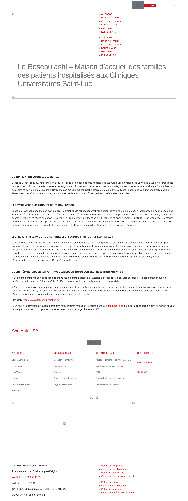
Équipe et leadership (21, 384)
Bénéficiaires (109, 25)
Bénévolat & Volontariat (65, 378)
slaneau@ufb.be (114, 305)
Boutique (58, 372)
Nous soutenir (110, 18)
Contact (142, 372)
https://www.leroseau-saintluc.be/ (42, 299)
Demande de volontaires (107, 384)
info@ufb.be (18, 477)
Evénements (108, 32)
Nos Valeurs (18, 372)
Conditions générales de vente (118, 476)
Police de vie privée (112, 465)
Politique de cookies (112, 472)
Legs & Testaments (63, 384)
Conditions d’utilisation (114, 469)
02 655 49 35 (34, 477)
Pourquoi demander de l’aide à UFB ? (113, 360)
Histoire (15, 378)
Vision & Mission (20, 360)
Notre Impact (18, 366)
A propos (106, 14)
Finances (16, 390)
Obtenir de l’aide (111, 21)
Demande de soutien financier (109, 378)
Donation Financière (63, 360)
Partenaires (108, 28)
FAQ (97, 372)
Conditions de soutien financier (110, 366)
